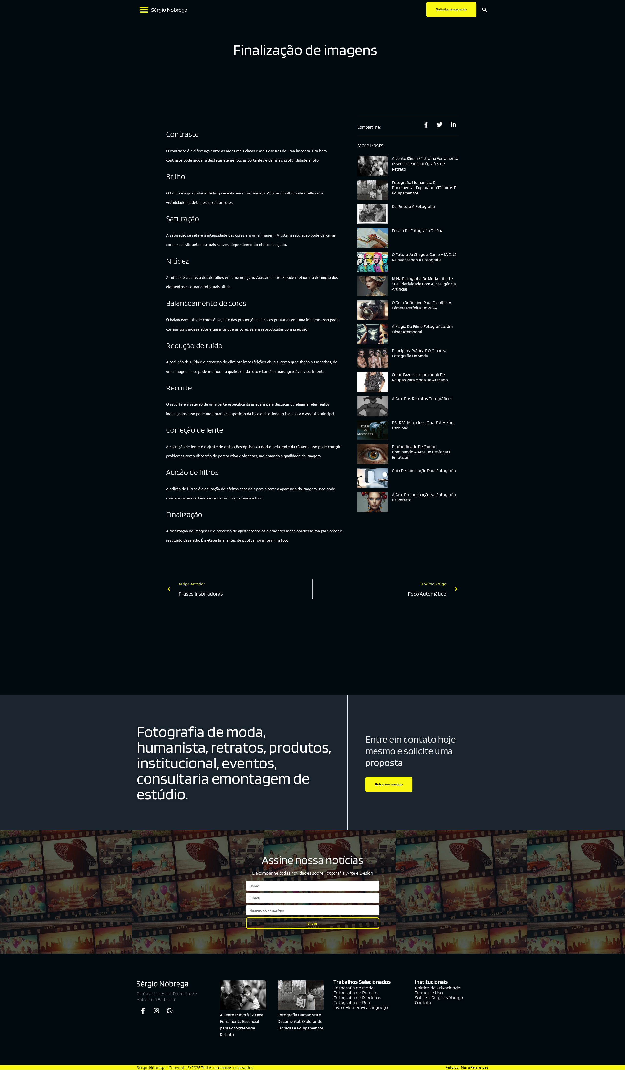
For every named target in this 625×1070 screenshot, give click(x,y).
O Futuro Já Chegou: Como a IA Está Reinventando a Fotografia (424, 257)
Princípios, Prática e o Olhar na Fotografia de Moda (420, 353)
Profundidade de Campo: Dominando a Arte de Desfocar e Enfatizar (421, 451)
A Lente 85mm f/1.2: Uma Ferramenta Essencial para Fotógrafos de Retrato (425, 163)
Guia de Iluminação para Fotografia (424, 470)
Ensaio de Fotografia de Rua (417, 230)
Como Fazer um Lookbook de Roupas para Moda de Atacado (420, 377)
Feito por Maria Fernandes (466, 1067)
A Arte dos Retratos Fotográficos (422, 398)
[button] (144, 9)
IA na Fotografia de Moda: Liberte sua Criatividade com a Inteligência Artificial (424, 284)
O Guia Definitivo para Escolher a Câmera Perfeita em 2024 (421, 305)
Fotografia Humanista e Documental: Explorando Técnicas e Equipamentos (424, 187)
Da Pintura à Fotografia (413, 206)
